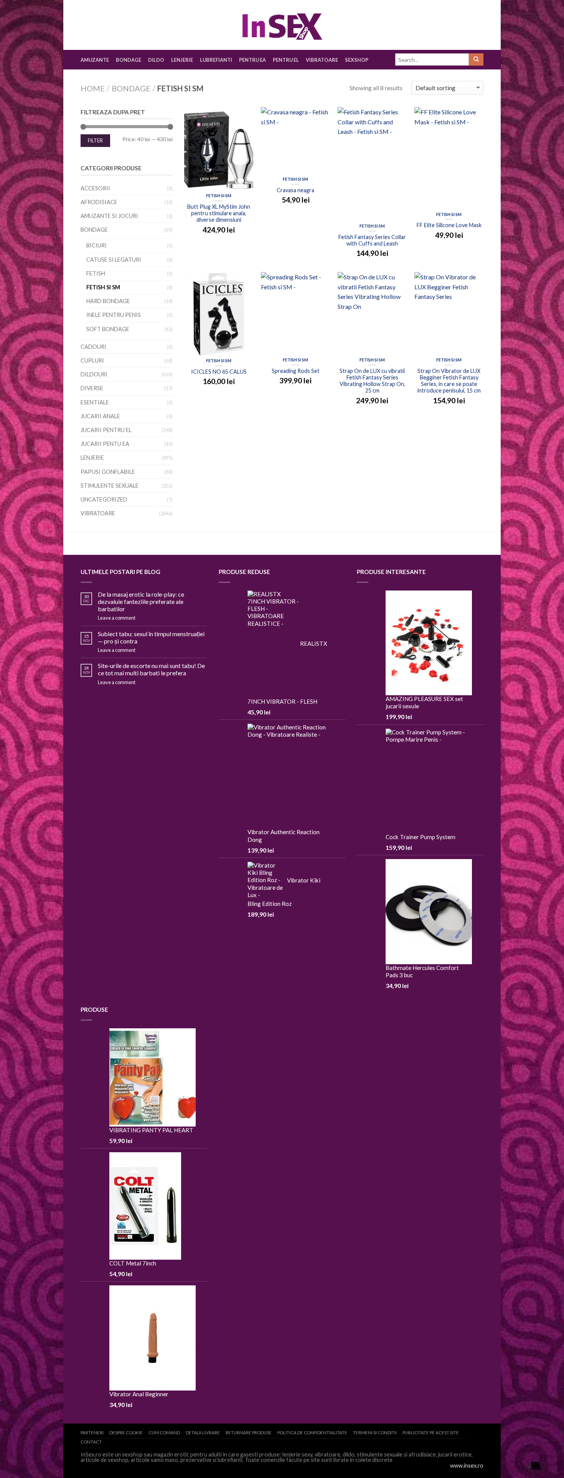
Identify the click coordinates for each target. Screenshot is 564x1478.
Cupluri (92, 360)
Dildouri (94, 374)
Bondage (128, 60)
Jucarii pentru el (106, 430)
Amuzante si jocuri (109, 216)
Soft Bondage (107, 329)
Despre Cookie (126, 1432)
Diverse (92, 388)
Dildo (156, 60)
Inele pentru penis (113, 315)
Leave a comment (116, 618)
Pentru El (286, 60)
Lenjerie (182, 60)
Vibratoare (322, 60)
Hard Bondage (108, 301)
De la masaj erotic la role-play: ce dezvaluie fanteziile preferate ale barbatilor (141, 601)
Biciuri (96, 245)
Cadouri (93, 346)
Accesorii (95, 188)
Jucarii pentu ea (105, 443)
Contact (91, 1441)
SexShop (356, 60)
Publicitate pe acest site (430, 1432)
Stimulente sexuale (110, 485)
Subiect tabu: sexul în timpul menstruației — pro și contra (151, 637)
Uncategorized (104, 499)
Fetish (95, 273)
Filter (95, 141)
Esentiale (95, 402)
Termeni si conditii (375, 1432)
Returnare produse (249, 1432)
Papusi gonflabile (108, 471)
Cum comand (164, 1432)
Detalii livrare (203, 1432)
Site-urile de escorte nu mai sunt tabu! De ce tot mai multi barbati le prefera (151, 669)
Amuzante (95, 60)
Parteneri (92, 1432)
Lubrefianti (216, 60)
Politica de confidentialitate (312, 1432)
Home (93, 88)
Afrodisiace (99, 202)
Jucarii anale (100, 416)
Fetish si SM (218, 195)
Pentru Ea (252, 60)
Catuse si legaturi (113, 259)
